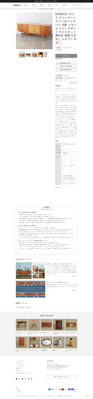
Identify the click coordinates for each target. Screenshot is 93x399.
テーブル (18, 332)
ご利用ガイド (19, 363)
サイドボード (44, 332)
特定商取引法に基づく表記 (68, 395)
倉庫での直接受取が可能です (66, 69)
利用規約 (49, 395)
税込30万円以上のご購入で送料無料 (46, 9)
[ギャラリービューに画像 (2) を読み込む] (28, 54)
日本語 (18, 391)
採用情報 (18, 368)
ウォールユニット (32, 350)
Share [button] (58, 187)
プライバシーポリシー (42, 395)
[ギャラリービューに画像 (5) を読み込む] (46, 54)
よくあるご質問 (19, 366)
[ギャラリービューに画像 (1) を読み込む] (22, 54)
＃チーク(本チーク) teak (23, 307)
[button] (26, 4)
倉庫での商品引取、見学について (62, 376)
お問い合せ (18, 370)
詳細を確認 (66, 66)
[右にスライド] (51, 54)
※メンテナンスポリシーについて (68, 183)
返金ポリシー (34, 395)
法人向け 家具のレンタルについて (24, 373)
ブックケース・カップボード (58, 333)
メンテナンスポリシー (21, 361)
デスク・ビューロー (70, 332)
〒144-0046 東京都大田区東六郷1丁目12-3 (58, 365)
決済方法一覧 (59, 58)
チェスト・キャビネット (21, 350)
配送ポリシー (54, 395)
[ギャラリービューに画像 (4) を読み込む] (40, 54)
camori (20, 395)
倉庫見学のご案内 (73, 82)
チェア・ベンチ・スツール (34, 333)
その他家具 (43, 350)
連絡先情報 (60, 395)
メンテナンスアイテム (71, 350)
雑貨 (54, 350)
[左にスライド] (17, 54)
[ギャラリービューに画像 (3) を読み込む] (34, 54)
